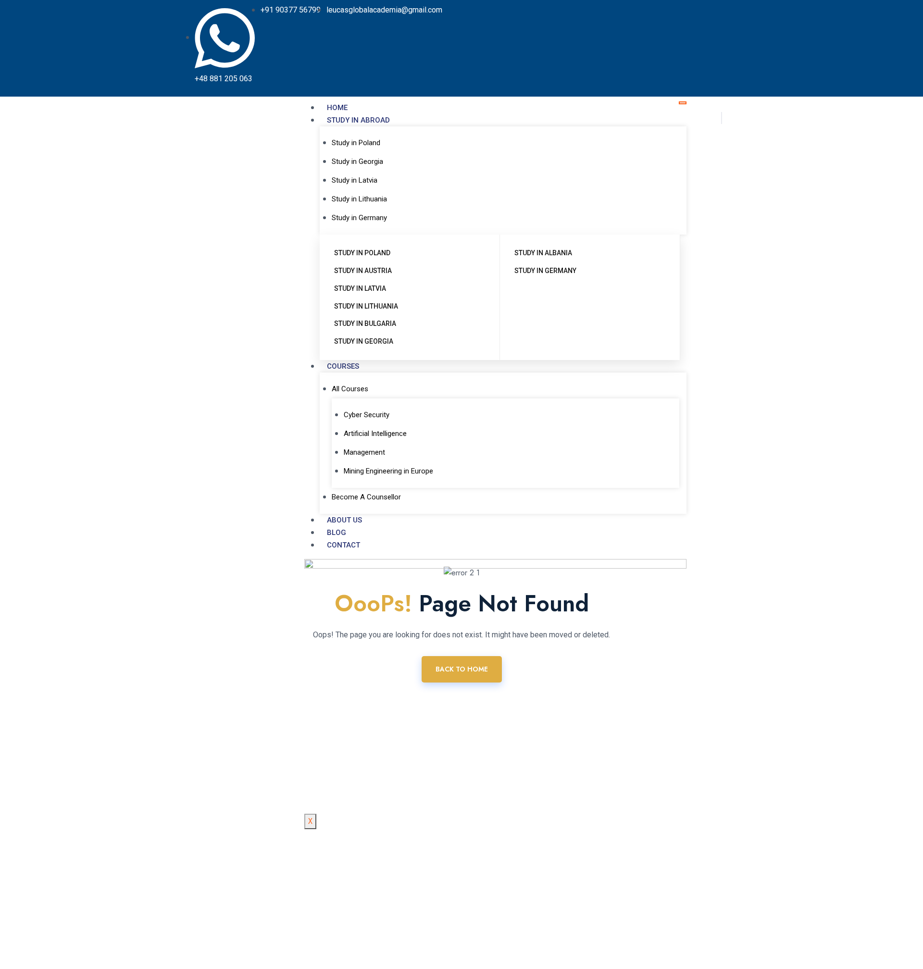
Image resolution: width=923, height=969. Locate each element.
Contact (343, 545)
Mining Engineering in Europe (388, 471)
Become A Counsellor (366, 497)
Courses (343, 366)
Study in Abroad (358, 120)
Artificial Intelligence (375, 433)
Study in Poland (356, 142)
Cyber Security (366, 414)
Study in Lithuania (359, 199)
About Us (344, 520)
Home (337, 107)
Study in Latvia (354, 180)
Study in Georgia (357, 161)
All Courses (350, 389)
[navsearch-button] (721, 118)
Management (364, 452)
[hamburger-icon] (682, 102)
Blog (336, 532)
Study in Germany (359, 217)
